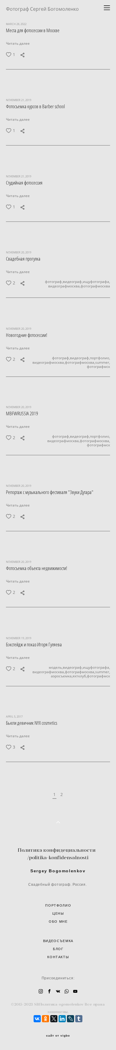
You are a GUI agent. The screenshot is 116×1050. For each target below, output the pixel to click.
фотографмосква (95, 286)
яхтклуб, (80, 676)
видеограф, (73, 282)
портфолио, (100, 358)
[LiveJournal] (70, 1018)
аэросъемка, (62, 676)
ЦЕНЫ (58, 913)
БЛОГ (58, 949)
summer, (102, 362)
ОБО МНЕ (58, 921)
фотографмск (98, 367)
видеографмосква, (64, 286)
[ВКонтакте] (37, 1018)
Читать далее (18, 43)
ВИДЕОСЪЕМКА (58, 941)
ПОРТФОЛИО (58, 905)
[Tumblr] (78, 1018)
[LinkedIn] (62, 1018)
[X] (53, 1018)
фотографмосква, (80, 362)
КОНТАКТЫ (58, 957)
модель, (56, 667)
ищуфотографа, (96, 282)
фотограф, (54, 282)
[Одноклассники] (45, 1018)
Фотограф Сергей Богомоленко (42, 9)
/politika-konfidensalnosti (58, 857)
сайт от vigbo (58, 1035)
